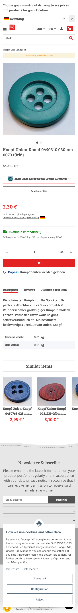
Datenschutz (30, 568)
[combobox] (34, 18)
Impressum (12, 568)
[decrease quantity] (7, 252)
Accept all (40, 578)
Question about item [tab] (54, 290)
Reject (40, 599)
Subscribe (61, 499)
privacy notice (37, 480)
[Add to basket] (6, 61)
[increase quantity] (71, 252)
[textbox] (34, 18)
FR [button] (51, 29)
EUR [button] (39, 29)
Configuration (39, 588)
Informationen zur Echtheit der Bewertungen (33, 609)
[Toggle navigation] (5, 28)
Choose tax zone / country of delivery (21, 217)
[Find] (71, 38)
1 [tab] (37, 142)
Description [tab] (10, 290)
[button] (61, 28)
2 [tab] (41, 142)
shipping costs (28, 214)
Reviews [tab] (29, 290)
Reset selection (39, 191)
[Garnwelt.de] (12, 27)
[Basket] (70, 29)
